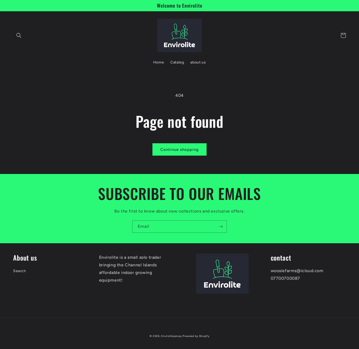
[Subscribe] (221, 226)
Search (19, 271)
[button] (19, 35)
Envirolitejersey (171, 336)
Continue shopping (179, 149)
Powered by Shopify (196, 336)
